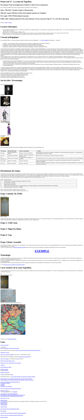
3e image (2, 402)
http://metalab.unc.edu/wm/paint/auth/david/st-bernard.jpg (11, 396)
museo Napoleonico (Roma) (5, 367)
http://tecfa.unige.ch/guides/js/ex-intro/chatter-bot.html (14, 264)
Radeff (6, 22)
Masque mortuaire (4, 417)
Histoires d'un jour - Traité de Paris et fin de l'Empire (10, 363)
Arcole (4, 398)
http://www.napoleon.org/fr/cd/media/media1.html (10, 382)
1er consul (2, 384)
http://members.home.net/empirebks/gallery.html (9, 408)
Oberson (10, 22)
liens (18, 358)
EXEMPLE (42, 251)
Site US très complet (4, 358)
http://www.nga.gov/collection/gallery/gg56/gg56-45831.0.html (28, 350)
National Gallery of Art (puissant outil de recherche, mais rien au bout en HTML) (16, 378)
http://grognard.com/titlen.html (25, 356)
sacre (5, 391)
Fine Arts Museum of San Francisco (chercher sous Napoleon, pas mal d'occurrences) (17, 379)
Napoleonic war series (4, 352)
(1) (51, 51)
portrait (4, 411)
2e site (1, 401)
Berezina (2, 400)
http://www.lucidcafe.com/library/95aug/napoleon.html (15, 413)
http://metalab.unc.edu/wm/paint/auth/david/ (8, 393)
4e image (2, 403)
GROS (1, 398)
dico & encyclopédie (4, 345)
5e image (2, 404)
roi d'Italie (2, 385)
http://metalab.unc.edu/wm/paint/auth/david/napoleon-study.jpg (12, 394)
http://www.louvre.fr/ (4, 390)
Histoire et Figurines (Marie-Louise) (7, 360)
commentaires (14, 391)
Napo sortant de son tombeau (6, 386)
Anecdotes (2, 365)
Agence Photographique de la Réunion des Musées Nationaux (23, 376)
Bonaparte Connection (4, 372)
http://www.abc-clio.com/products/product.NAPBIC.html (11, 415)
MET (1, 411)
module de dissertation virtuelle (19, 247)
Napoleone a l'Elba (4, 369)
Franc (3, 374)
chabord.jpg (6, 370)
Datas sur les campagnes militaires (7, 354)
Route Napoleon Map (12, 339)
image (12, 374)
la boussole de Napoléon (5, 383)
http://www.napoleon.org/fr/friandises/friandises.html (10, 388)
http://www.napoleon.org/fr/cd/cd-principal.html (9, 348)
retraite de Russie (3, 406)
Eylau (8, 398)
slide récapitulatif (45, 40)
